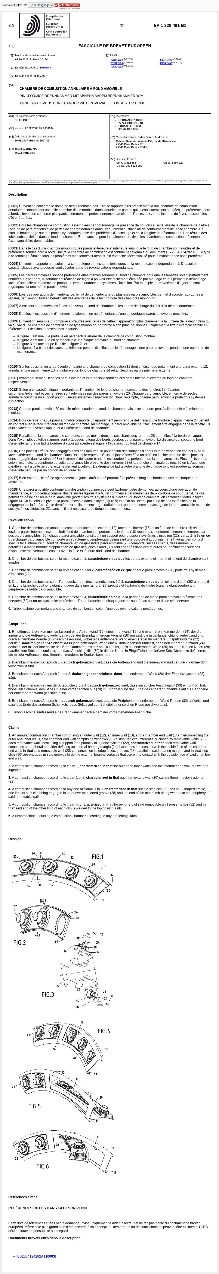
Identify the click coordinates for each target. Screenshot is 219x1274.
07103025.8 (44, 67)
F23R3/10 (117, 59)
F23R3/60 (117, 63)
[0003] (51, 1256)
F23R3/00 (166, 63)
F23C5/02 (117, 67)
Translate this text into (14, 5)
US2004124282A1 (31, 1256)
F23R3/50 (166, 59)
